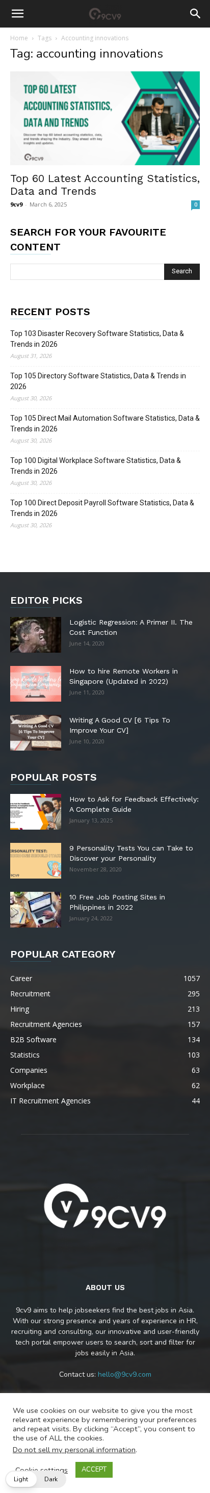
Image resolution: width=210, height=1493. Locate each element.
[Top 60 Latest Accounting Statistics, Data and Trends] (105, 118)
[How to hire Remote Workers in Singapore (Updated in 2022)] (35, 684)
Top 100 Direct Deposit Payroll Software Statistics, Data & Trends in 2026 (102, 508)
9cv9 (16, 204)
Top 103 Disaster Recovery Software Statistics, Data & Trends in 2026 (97, 338)
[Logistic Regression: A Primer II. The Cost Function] (35, 635)
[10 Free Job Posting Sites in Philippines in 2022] (35, 910)
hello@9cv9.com (124, 1374)
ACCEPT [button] (94, 1469)
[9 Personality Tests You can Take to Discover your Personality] (35, 861)
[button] (17, 14)
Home (19, 38)
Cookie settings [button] (41, 1470)
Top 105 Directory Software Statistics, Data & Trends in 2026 (98, 381)
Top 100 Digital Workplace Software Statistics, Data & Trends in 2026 (95, 465)
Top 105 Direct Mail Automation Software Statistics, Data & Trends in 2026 (105, 423)
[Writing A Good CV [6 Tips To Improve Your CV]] (35, 733)
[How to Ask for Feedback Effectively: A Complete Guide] (35, 812)
